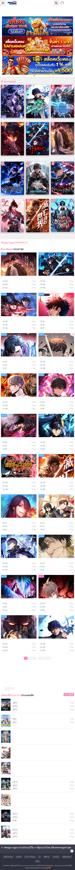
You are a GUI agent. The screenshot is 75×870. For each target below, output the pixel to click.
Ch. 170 (42, 483)
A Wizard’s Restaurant (47, 520)
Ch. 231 (5, 402)
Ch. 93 (42, 321)
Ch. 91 (42, 328)
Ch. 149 (5, 486)
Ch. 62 (5, 607)
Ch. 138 (42, 368)
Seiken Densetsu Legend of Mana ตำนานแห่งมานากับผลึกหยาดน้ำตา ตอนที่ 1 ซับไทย (41, 731)
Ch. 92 (42, 325)
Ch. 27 (5, 368)
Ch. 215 (5, 650)
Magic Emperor (44, 600)
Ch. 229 (5, 409)
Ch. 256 (5, 281)
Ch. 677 (42, 603)
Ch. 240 (42, 284)
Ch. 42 (42, 566)
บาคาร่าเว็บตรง (30, 857)
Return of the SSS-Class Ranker (12, 479)
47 (40, 658)
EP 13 (15, 782)
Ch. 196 (42, 650)
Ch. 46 (5, 526)
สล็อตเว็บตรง (66, 857)
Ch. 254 (5, 288)
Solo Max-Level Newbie (47, 641)
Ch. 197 (42, 647)
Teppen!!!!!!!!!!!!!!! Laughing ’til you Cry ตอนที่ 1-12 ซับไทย (31, 795)
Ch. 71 (42, 526)
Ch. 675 (42, 610)
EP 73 (15, 703)
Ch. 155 (42, 449)
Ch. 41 (42, 570)
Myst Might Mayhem (8, 520)
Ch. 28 (5, 365)
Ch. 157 (42, 442)
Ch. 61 (5, 610)
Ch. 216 (5, 647)
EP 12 (15, 785)
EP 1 (14, 722)
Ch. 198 (42, 644)
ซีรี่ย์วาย (46, 857)
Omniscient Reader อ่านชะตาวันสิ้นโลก (15, 278)
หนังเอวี (18, 857)
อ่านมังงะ (56, 857)
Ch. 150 (5, 483)
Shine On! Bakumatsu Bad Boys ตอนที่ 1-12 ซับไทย (29, 747)
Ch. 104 (5, 328)
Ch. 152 (5, 570)
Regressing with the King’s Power (51, 399)
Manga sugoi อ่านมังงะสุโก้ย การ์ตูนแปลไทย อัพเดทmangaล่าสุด (37, 847)
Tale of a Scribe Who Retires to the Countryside (56, 358)
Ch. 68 (5, 442)
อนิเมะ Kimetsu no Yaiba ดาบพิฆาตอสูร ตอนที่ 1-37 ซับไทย (32, 810)
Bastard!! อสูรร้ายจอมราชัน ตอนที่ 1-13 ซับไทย (28, 779)
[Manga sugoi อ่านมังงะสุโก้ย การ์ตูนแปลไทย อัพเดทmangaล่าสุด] (12, 4)
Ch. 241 (42, 281)
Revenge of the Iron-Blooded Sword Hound (16, 318)
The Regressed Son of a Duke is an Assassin (17, 439)
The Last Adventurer (8, 600)
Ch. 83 (42, 405)
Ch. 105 (5, 325)
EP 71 (15, 709)
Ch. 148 (5, 489)
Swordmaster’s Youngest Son (49, 439)
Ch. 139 (42, 365)
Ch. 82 (42, 408)
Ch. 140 (42, 362)
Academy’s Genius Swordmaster (50, 318)
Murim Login (5, 641)
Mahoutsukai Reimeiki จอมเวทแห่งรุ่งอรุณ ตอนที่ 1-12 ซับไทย (33, 763)
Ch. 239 (42, 287)
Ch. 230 (5, 405)
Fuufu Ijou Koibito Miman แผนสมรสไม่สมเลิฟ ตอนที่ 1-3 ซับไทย (33, 716)
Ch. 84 (42, 402)
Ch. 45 (5, 529)
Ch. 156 (42, 446)
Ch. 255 (5, 284)
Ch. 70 (42, 529)
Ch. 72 (42, 523)
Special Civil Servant (46, 560)
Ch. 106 (5, 321)
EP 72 (15, 706)
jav (40, 857)
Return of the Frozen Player (11, 560)
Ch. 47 (5, 523)
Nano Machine (44, 278)
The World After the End (47, 479)
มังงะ (37, 861)
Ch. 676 (42, 607)
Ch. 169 (42, 486)
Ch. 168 (42, 489)
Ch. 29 (5, 362)
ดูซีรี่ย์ (48, 868)
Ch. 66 (5, 449)
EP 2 (14, 719)
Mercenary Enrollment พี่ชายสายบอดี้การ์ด (16, 399)
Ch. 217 (5, 644)
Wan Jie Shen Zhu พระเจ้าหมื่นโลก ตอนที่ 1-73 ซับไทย (30, 700)
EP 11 (15, 788)
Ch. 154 (5, 563)
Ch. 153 (5, 566)
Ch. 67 (5, 446)
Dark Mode (70, 4)
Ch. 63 (5, 603)
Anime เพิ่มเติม (69, 695)
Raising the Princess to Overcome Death (15, 358)
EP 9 (14, 820)
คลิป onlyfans (8, 857)
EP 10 (15, 817)
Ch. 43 (42, 563)
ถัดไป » (47, 658)
